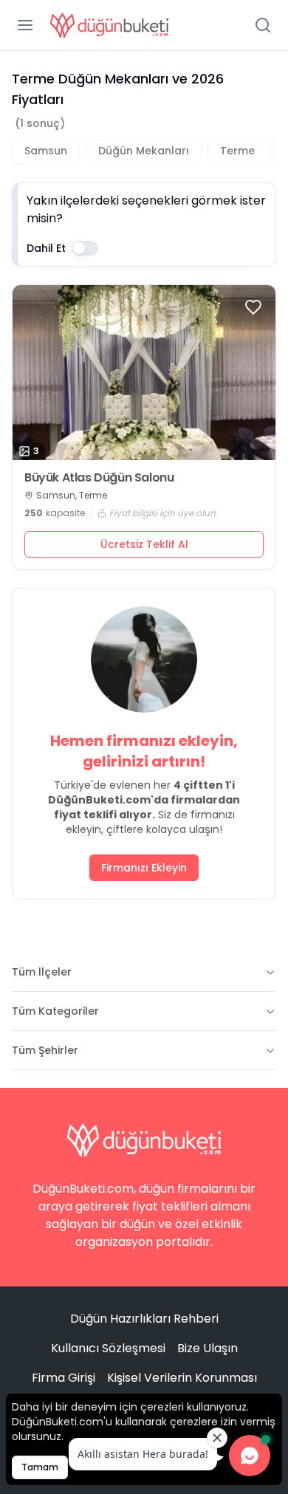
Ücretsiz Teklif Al (144, 544)
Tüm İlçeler (42, 971)
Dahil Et (46, 248)
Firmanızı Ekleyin (144, 867)
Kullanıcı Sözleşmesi (108, 1348)
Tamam (39, 1467)
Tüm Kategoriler (55, 1011)
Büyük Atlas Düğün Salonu (99, 478)
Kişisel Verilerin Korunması (182, 1377)
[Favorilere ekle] (253, 307)
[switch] (85, 248)
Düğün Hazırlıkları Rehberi (144, 1318)
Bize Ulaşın (207, 1348)
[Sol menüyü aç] (25, 25)
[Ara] (263, 25)
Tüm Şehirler (45, 1050)
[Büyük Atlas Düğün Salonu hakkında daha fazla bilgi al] (144, 372)
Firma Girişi (63, 1377)
